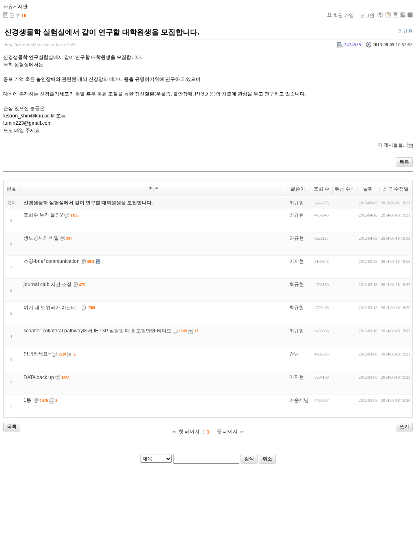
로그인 (367, 15)
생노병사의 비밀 (41, 238)
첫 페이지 (189, 431)
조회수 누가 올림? (43, 215)
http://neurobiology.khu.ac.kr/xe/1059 (41, 44)
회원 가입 (343, 15)
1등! (28, 400)
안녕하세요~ (37, 354)
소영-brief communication (52, 261)
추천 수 (342, 189)
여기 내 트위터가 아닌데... (52, 307)
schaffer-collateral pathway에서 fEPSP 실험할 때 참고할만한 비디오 (97, 331)
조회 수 (321, 189)
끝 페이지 (227, 431)
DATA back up (39, 377)
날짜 (368, 189)
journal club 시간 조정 (48, 284)
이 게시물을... (392, 145)
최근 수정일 (396, 189)
